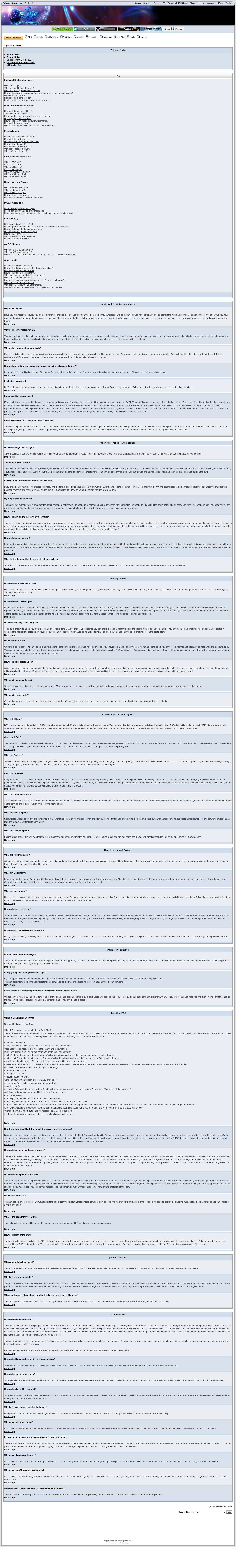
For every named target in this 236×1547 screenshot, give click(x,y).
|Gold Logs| (183, 3)
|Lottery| (200, 3)
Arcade (40, 37)
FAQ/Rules (67, 37)
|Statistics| (147, 3)
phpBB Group (84, 1268)
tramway (125, 1543)
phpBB (125, 1541)
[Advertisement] (118, 1527)
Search (79, 37)
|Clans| (221, 3)
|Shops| (193, 3)
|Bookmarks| (211, 3)
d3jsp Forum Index (12, 45)
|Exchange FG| (159, 3)
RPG (30, 37)
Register (28, 3)
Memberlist (93, 37)
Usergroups (107, 37)
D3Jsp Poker (52, 37)
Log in (132, 37)
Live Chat (121, 37)
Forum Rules (13, 57)
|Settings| (229, 3)
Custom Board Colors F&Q (21, 62)
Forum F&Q (13, 54)
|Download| (172, 3)
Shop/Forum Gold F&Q (19, 60)
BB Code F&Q (14, 65)
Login (21, 3)
